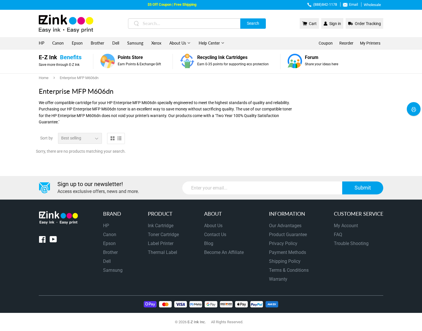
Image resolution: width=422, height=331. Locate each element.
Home (44, 78)
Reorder (346, 43)
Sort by (46, 138)
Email (353, 4)
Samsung (135, 43)
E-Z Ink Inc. (196, 322)
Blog (208, 243)
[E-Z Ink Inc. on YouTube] (53, 240)
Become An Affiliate (224, 252)
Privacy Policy (283, 243)
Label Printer (160, 243)
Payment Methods (287, 252)
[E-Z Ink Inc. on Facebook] (42, 240)
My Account (346, 225)
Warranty (278, 279)
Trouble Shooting (351, 243)
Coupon (326, 43)
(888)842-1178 (325, 4)
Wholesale (372, 5)
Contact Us (215, 234)
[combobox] (197, 23)
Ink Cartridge (160, 225)
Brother (97, 43)
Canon (58, 43)
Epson (77, 43)
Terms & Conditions (289, 270)
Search (253, 23)
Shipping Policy (285, 261)
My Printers (370, 43)
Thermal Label (162, 252)
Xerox (156, 43)
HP (41, 43)
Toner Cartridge (163, 234)
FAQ (338, 234)
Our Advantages (285, 225)
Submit (363, 188)
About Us (178, 43)
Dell (115, 43)
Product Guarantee (288, 234)
